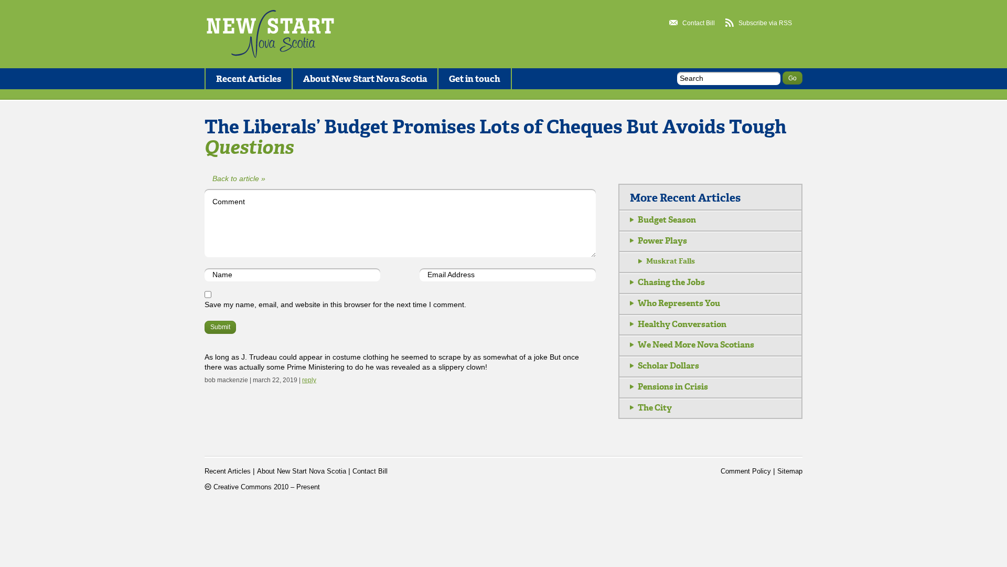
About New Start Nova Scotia (365, 79)
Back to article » (238, 178)
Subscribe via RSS (765, 23)
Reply (309, 380)
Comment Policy (746, 471)
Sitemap (789, 471)
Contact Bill (698, 23)
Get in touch (474, 79)
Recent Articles (248, 79)
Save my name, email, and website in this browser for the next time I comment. (335, 304)
